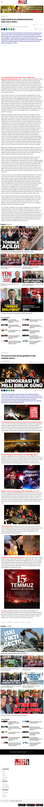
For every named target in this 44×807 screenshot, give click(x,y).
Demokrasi (17, 622)
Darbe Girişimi (10, 622)
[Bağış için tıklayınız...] (22, 12)
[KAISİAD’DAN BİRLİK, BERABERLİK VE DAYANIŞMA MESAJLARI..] (4, 320)
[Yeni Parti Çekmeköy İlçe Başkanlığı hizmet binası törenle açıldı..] (22, 238)
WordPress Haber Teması (16, 801)
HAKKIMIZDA (4, 796)
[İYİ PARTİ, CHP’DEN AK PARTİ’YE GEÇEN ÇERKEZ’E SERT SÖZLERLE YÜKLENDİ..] (32, 277)
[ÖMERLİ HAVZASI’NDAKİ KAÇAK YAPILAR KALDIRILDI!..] (25, 320)
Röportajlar (4, 779)
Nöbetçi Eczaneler (5, 787)
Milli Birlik (28, 622)
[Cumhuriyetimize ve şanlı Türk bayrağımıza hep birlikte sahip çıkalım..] (22, 300)
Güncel (3, 775)
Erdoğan (23, 622)
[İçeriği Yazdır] (14, 29)
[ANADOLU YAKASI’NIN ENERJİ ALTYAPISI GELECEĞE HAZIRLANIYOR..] (25, 341)
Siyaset (41, 24)
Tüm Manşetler (40, 362)
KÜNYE (3, 794)
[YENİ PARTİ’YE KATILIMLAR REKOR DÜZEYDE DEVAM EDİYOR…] (11, 277)
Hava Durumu (5, 784)
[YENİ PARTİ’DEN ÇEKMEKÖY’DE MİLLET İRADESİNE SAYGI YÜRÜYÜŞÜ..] (11, 260)
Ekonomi (4, 772)
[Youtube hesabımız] (33, 752)
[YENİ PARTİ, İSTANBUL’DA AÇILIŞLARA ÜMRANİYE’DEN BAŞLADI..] (32, 260)
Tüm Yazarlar (5, 792)
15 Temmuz (3, 622)
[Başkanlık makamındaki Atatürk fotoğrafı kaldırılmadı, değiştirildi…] (25, 325)
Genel (38, 24)
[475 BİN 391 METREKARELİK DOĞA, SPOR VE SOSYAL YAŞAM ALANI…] (4, 325)
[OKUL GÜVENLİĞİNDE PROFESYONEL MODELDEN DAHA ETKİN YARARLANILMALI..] (25, 336)
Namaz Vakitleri (5, 785)
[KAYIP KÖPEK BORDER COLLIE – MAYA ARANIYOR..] (4, 330)
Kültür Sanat (4, 777)
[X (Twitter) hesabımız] (29, 752)
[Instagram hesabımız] (31, 752)
